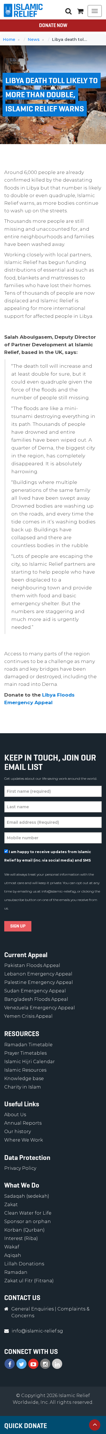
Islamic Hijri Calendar (29, 1061)
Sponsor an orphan (27, 1221)
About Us (15, 1114)
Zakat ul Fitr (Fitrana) (29, 1280)
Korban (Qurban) (24, 1230)
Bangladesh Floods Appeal (36, 999)
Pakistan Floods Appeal (32, 965)
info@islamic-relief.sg (59, 891)
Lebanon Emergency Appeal (38, 974)
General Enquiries (32, 1309)
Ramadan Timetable (28, 1044)
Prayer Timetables (25, 1053)
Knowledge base (24, 1078)
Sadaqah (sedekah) (26, 1196)
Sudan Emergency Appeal (35, 991)
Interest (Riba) (21, 1238)
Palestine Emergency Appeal (38, 982)
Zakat (11, 1204)
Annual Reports (23, 1123)
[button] (80, 11)
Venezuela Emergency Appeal (39, 1007)
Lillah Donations (24, 1263)
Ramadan (15, 1272)
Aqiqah (12, 1255)
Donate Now (53, 25)
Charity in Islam (22, 1087)
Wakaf (11, 1247)
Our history (17, 1131)
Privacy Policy (20, 1168)
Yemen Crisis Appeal (28, 1016)
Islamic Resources (25, 1070)
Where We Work (23, 1140)
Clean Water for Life (27, 1213)
